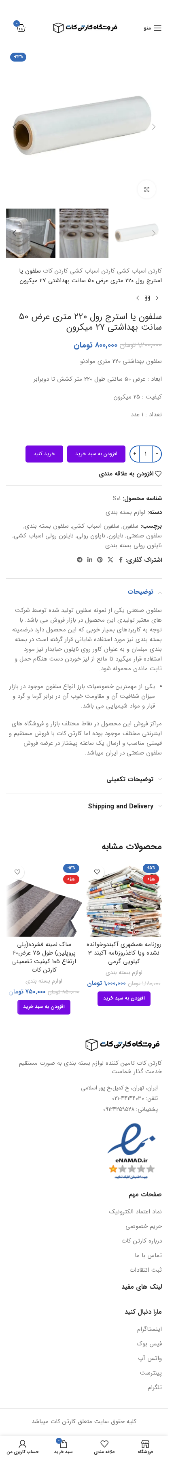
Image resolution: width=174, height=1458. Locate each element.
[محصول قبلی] (157, 298)
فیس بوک (149, 1344)
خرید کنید (44, 454)
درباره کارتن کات (141, 1241)
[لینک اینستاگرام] (85, 7)
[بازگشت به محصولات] (147, 298)
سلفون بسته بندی (47, 526)
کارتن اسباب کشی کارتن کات (79, 271)
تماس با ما (148, 1255)
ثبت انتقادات (145, 1270)
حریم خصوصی (143, 1226)
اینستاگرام (149, 1329)
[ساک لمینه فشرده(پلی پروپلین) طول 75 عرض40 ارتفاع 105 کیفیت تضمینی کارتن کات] (44, 899)
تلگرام (155, 1387)
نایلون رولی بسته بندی (133, 545)
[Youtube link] (74, 7)
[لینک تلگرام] (79, 560)
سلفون (130, 526)
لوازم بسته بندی (125, 512)
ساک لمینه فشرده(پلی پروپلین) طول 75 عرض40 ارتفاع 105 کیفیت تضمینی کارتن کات (44, 957)
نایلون (115, 536)
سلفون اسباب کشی (95, 526)
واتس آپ (150, 1358)
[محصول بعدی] (137, 298)
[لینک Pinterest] (63, 7)
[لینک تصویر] (117, 1044)
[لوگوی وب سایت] (84, 27)
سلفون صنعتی (144, 536)
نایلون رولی (91, 536)
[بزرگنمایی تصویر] (147, 189)
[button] (154, 127)
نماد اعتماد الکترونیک (135, 1212)
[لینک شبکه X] (95, 7)
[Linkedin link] (90, 560)
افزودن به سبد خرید (96, 454)
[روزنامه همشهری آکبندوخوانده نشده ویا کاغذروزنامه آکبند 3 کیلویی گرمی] (124, 899)
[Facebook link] (105, 7)
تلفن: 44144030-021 (135, 1098)
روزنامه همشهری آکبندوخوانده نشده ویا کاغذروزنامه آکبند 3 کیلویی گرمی (124, 953)
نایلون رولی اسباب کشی (44, 536)
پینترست (151, 1373)
